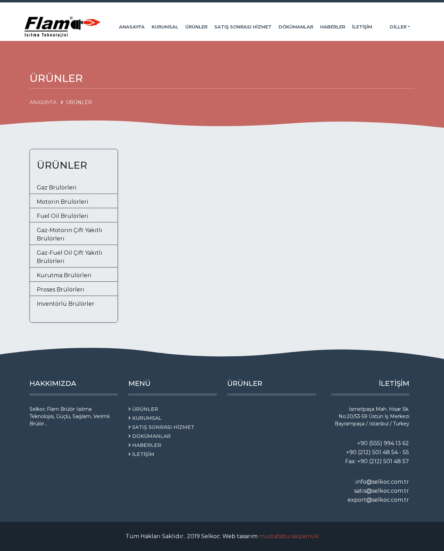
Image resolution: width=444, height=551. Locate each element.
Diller (399, 26)
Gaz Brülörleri (57, 187)
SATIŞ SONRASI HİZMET (243, 26)
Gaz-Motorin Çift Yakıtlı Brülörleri (69, 234)
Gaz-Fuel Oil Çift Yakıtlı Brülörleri (69, 256)
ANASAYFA (132, 26)
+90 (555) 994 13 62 (383, 443)
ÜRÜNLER (196, 26)
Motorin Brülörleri (62, 201)
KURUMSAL (165, 26)
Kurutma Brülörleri (64, 275)
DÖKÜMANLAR (296, 26)
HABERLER (332, 26)
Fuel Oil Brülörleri (62, 216)
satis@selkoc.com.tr (381, 491)
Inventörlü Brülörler (65, 303)
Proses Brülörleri (60, 289)
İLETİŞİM (362, 26)
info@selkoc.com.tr (382, 481)
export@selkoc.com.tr (378, 500)
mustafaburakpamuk (289, 536)
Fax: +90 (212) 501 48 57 (377, 461)
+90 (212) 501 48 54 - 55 (377, 452)
